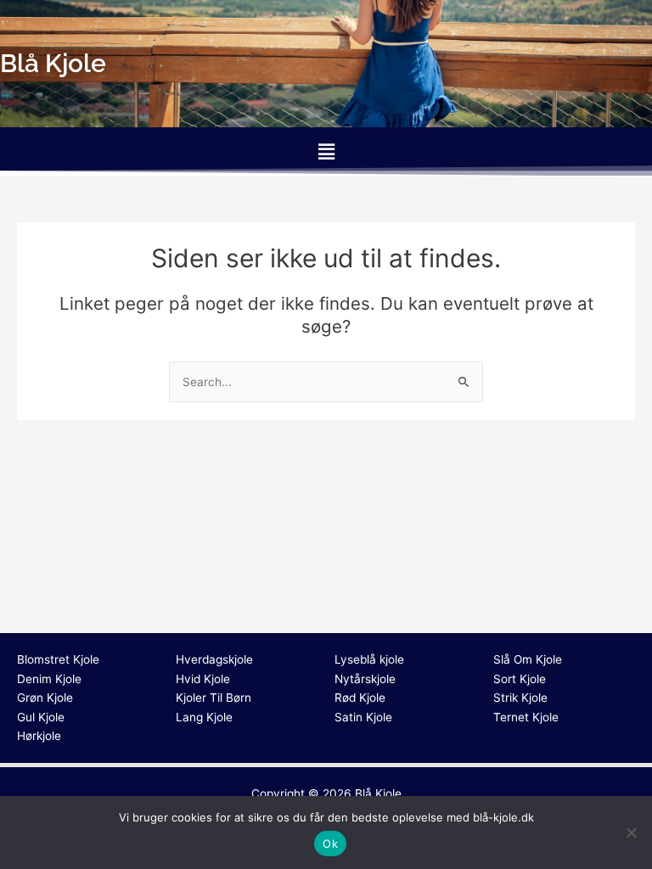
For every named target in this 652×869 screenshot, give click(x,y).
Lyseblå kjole (369, 659)
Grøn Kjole (45, 697)
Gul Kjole (41, 717)
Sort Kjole (519, 679)
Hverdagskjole (214, 659)
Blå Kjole (378, 793)
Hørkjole (39, 736)
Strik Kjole (520, 697)
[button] (326, 151)
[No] (630, 832)
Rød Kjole (359, 697)
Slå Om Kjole (527, 659)
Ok (330, 843)
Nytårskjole (365, 679)
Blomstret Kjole (58, 659)
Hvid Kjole (203, 679)
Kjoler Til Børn (213, 697)
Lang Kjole (204, 717)
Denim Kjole (49, 679)
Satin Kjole (363, 717)
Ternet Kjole (526, 717)
